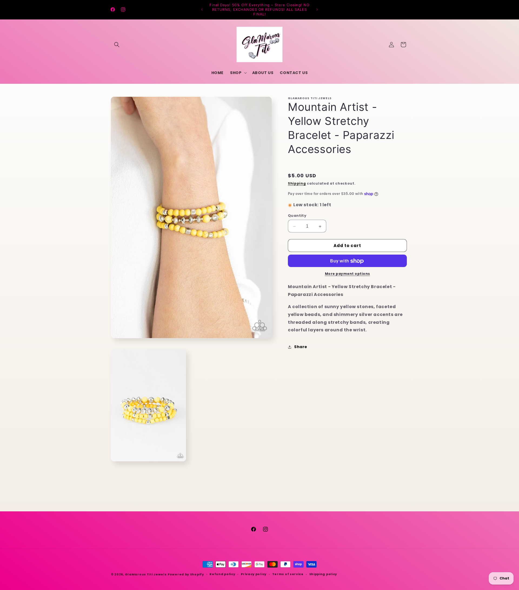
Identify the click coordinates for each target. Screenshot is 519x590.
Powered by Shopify (186, 574)
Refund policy (222, 574)
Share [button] (300, 346)
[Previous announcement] (202, 9)
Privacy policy (254, 574)
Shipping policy (323, 574)
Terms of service (288, 574)
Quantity (297, 215)
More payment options (347, 274)
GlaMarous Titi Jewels (146, 574)
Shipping (297, 183)
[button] (117, 45)
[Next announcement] (317, 9)
